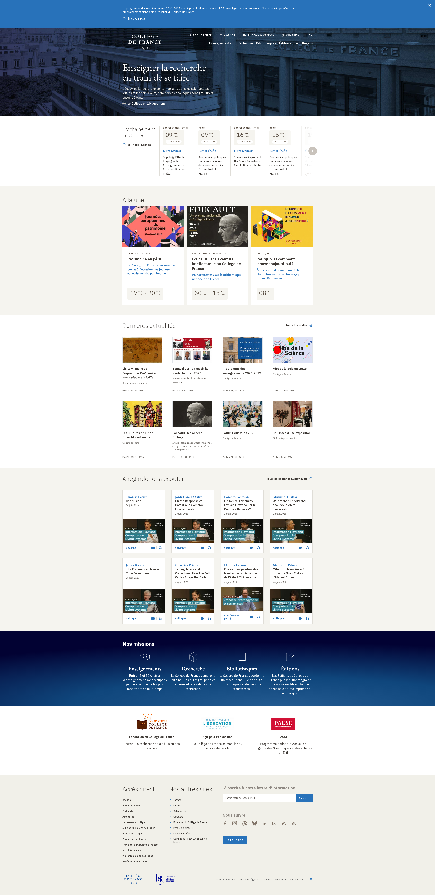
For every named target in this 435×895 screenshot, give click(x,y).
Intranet (177, 800)
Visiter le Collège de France (137, 856)
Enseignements (144, 668)
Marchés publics (131, 850)
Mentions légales (249, 879)
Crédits (266, 879)
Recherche (245, 43)
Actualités (128, 816)
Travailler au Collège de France (140, 844)
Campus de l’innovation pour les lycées (190, 840)
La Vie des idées (182, 833)
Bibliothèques (266, 43)
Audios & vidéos (261, 35)
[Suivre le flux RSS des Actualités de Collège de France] (284, 823)
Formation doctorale (134, 839)
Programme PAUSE (183, 828)
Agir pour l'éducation (217, 737)
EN (311, 35)
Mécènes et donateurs (134, 861)
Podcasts (127, 811)
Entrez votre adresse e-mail (240, 797)
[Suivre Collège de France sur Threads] (244, 823)
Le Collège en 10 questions (146, 104)
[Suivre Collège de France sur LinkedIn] (264, 823)
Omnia (176, 805)
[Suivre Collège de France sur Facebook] (225, 823)
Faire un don (234, 840)
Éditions (285, 43)
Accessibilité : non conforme (289, 879)
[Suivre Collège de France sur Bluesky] (254, 823)
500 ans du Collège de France (138, 828)
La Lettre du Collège (133, 822)
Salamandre (179, 811)
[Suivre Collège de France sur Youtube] (274, 823)
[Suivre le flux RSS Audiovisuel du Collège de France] (294, 823)
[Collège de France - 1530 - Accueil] (144, 42)
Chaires (292, 35)
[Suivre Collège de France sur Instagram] (234, 823)
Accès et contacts (226, 879)
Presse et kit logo (132, 833)
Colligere (178, 816)
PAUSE (283, 737)
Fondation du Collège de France (151, 737)
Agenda (230, 35)
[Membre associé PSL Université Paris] (165, 879)
